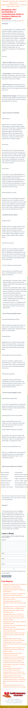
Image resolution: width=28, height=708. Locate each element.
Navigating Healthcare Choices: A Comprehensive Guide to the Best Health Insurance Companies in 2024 (14, 681)
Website (3, 564)
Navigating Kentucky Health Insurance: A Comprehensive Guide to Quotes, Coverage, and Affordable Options (14, 589)
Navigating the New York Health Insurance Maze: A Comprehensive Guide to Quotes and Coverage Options (14, 634)
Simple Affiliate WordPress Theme (19, 706)
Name (3, 553)
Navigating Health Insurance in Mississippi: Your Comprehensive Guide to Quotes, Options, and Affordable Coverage (14, 649)
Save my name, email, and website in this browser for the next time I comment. (13, 572)
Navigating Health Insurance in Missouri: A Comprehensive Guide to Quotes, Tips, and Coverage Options (15, 644)
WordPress (9, 706)
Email (3, 558)
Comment (3, 539)
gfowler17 (22, 20)
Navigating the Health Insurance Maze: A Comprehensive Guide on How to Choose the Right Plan (14, 603)
